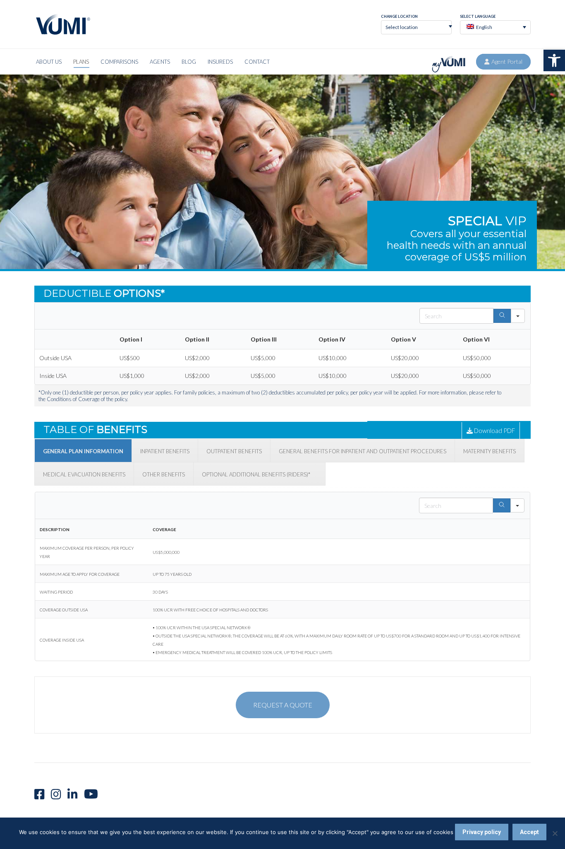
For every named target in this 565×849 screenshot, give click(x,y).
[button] (554, 60)
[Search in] (518, 316)
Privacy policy (481, 832)
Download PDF (494, 430)
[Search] (502, 316)
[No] (555, 833)
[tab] (83, 450)
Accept (529, 832)
